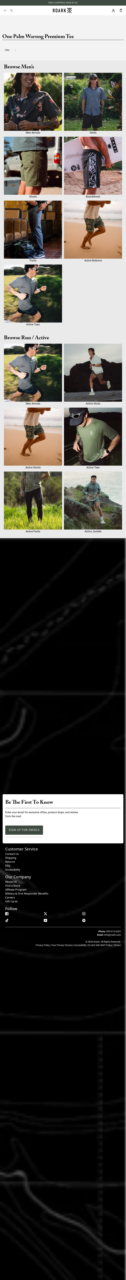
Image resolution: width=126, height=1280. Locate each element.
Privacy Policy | (43, 945)
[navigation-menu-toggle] (5, 10)
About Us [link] (11, 882)
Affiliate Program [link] (15, 889)
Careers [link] (10, 897)
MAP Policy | (107, 945)
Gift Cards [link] (11, 901)
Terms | (117, 945)
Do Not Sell (94, 945)
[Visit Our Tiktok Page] (7, 920)
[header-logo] (62, 10)
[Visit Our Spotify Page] (83, 920)
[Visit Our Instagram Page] (83, 913)
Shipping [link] (10, 858)
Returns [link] (10, 862)
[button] (12, 50)
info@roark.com (112, 935)
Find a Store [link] (12, 885)
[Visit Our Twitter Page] (45, 913)
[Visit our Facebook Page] (7, 913)
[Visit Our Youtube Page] (45, 920)
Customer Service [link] (21, 849)
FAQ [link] (7, 865)
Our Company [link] (18, 876)
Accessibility (12, 869)
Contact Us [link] (12, 854)
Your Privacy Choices (62, 945)
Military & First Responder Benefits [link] (26, 893)
